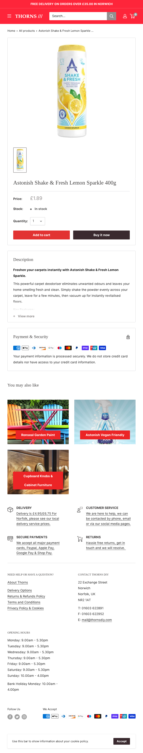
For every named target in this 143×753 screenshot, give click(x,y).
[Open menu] (9, 15)
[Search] (111, 16)
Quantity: (20, 221)
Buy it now (101, 235)
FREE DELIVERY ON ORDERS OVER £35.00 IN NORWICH (72, 4)
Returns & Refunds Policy (26, 596)
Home (11, 30)
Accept (122, 741)
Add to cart (41, 235)
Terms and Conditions (23, 602)
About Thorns (17, 582)
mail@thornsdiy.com (97, 620)
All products (27, 30)
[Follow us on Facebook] (10, 716)
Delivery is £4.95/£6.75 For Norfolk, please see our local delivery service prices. (37, 518)
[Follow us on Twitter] (17, 716)
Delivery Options (19, 590)
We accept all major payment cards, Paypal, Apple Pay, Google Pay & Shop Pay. (38, 548)
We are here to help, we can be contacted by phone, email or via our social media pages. (108, 518)
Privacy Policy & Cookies (25, 608)
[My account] (125, 16)
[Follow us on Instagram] (24, 716)
